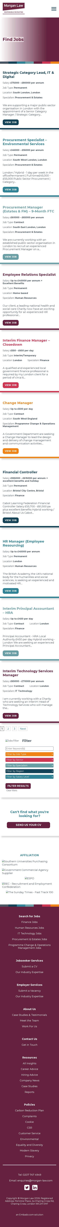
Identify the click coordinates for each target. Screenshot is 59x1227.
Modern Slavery (29, 1150)
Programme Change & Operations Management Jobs (30, 947)
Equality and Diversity (29, 1144)
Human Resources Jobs (29, 927)
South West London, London (30, 160)
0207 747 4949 (32, 1174)
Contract (19, 222)
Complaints (29, 1116)
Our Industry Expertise (29, 972)
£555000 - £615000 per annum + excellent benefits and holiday (25, 479)
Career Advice (29, 1069)
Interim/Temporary (25, 355)
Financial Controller (20, 472)
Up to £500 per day (21, 409)
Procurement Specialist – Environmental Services (25, 142)
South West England (25, 418)
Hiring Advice (29, 1074)
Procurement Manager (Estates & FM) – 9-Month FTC (28, 209)
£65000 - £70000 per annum (27, 681)
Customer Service (29, 1133)
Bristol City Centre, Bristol (28, 490)
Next (23, 728)
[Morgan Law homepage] (14, 9)
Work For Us (29, 1026)
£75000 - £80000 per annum (27, 82)
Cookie (29, 1121)
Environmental (29, 1139)
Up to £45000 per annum (25, 551)
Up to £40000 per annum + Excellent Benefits (22, 282)
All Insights (29, 1063)
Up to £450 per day (21, 618)
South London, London (26, 92)
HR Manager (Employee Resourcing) (23, 543)
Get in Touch (29, 1044)
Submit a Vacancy (29, 990)
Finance (44, 360)
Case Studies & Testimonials (29, 1015)
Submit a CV (29, 966)
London (17, 360)
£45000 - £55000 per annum (27, 150)
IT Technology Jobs (29, 933)
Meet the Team (29, 1020)
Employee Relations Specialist (29, 275)
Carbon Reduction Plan (29, 1110)
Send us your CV (28, 825)
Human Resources (25, 298)
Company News (29, 1080)
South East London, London (29, 227)
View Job (11, 122)
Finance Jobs (29, 922)
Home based (20, 293)
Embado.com (26, 1214)
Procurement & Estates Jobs (29, 939)
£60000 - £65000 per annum (27, 217)
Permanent (20, 87)
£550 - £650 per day (22, 350)
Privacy (29, 1156)
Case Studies (29, 1086)
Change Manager (18, 403)
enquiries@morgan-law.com (35, 1180)
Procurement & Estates (28, 97)
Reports (29, 1092)
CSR (29, 1127)
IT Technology (23, 691)
